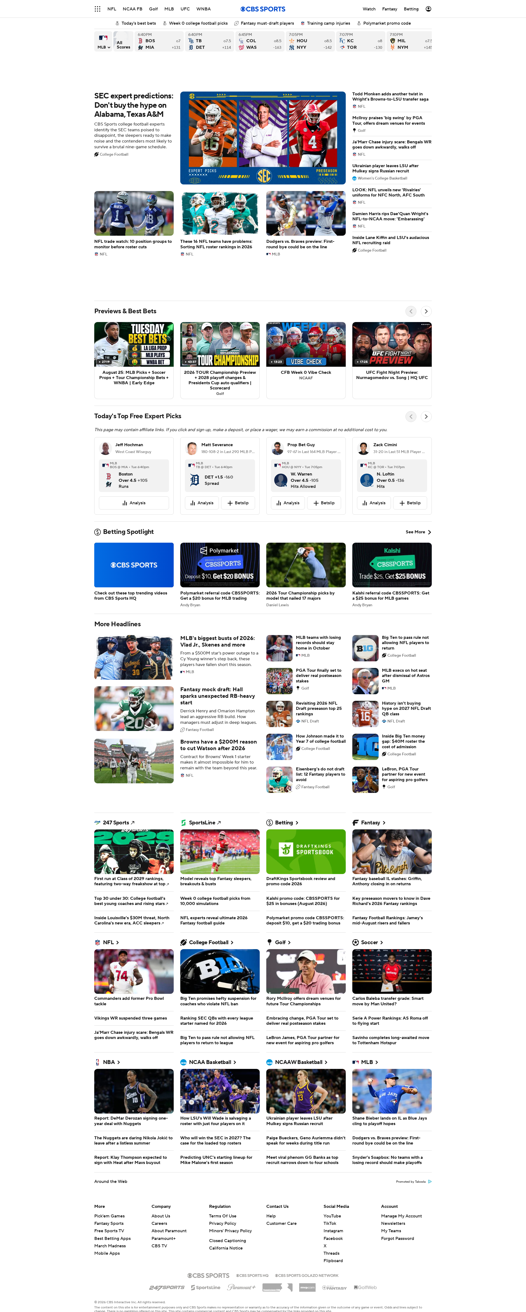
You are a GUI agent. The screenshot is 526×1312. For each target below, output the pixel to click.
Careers (159, 1223)
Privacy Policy (222, 1223)
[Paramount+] (241, 1286)
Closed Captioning (227, 1240)
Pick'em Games (109, 1216)
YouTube (332, 1216)
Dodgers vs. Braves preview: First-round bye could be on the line (306, 223)
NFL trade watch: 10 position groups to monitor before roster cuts (134, 223)
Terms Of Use (222, 1216)
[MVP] (307, 1285)
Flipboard (333, 1260)
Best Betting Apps (112, 1238)
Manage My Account (401, 1216)
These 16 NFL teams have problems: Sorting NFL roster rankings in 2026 (220, 223)
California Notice (226, 1248)
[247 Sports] (167, 1286)
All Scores (123, 41)
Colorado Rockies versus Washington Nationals (260, 41)
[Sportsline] (206, 1287)
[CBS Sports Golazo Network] (307, 1275)
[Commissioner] (277, 1285)
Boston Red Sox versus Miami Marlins (159, 41)
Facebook (333, 1238)
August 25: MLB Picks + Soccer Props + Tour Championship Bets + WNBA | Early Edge (134, 360)
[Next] (426, 311)
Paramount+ (163, 1238)
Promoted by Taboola (411, 1182)
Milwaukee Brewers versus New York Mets (411, 41)
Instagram (333, 1231)
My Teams (391, 1231)
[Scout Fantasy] (334, 1287)
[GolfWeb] (365, 1287)
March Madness (110, 1246)
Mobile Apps (107, 1253)
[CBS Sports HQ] (252, 1275)
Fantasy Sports (109, 1223)
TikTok (330, 1223)
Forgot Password (397, 1238)
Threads (331, 1253)
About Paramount (169, 1231)
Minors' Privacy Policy (230, 1231)
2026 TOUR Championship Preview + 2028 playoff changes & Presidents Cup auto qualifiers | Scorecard (220, 360)
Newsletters (393, 1223)
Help (271, 1216)
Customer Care (281, 1223)
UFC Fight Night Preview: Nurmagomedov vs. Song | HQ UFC (392, 360)
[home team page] (108, 475)
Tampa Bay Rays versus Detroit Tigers (209, 41)
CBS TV (159, 1246)
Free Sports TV (109, 1231)
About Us (160, 1216)
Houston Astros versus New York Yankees (310, 41)
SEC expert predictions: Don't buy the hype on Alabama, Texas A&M (220, 138)
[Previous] (410, 311)
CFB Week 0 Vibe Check (306, 360)
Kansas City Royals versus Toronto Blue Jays (360, 41)
